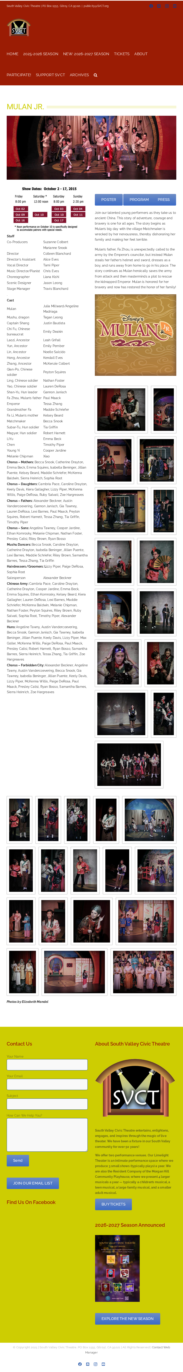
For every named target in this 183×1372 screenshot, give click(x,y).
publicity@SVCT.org (96, 6)
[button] (95, 74)
